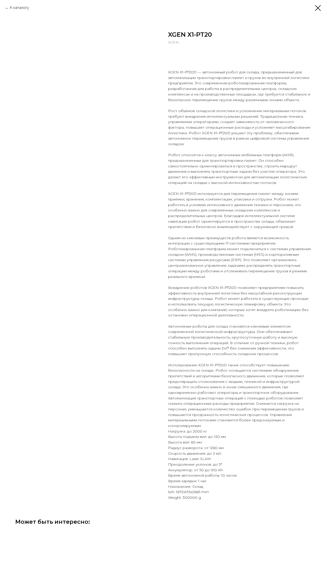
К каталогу (19, 7)
